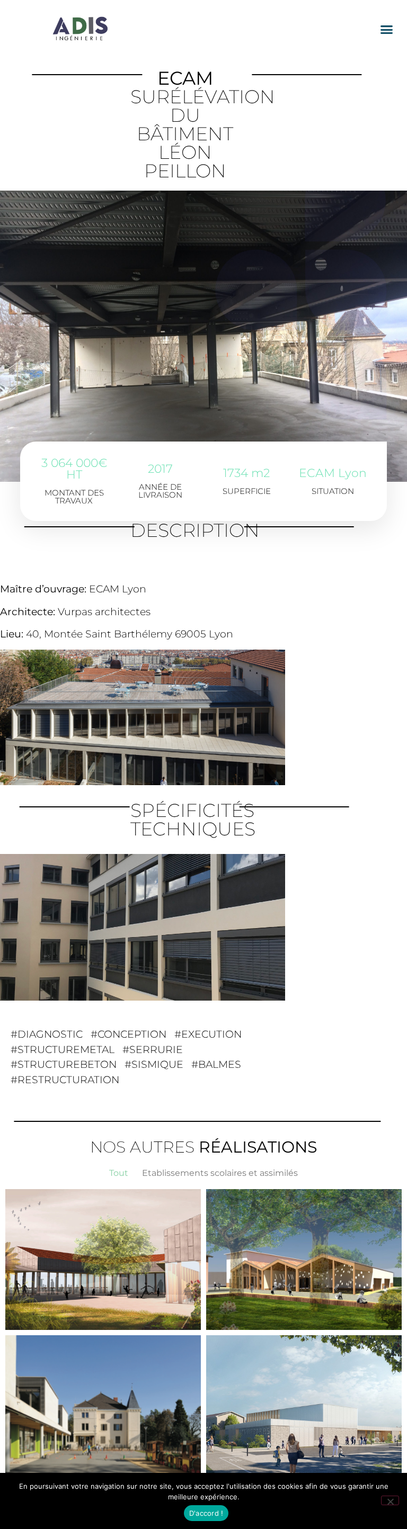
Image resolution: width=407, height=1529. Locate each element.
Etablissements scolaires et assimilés (220, 1173)
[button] (386, 29)
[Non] (390, 1500)
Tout (118, 1173)
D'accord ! (206, 1513)
